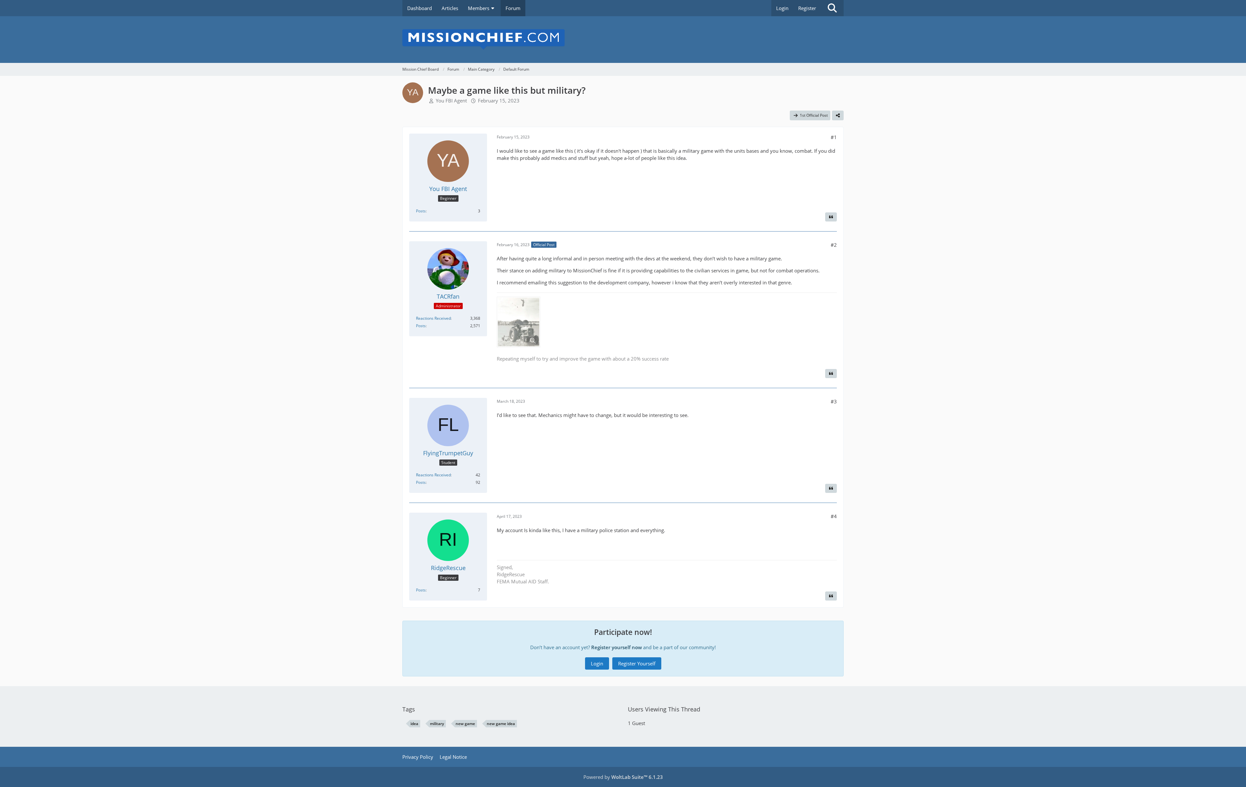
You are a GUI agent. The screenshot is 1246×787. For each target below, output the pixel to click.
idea (414, 723)
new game (465, 723)
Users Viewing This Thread (664, 709)
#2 (834, 245)
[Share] (838, 115)
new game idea (501, 723)
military (437, 723)
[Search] (832, 8)
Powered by (623, 777)
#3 (834, 401)
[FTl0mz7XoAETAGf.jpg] (518, 322)
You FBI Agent (451, 100)
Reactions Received (433, 318)
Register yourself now (616, 647)
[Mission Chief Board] (623, 39)
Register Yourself (636, 663)
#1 (834, 137)
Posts (421, 211)
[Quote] (831, 216)
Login (782, 8)
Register (807, 8)
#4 (834, 516)
